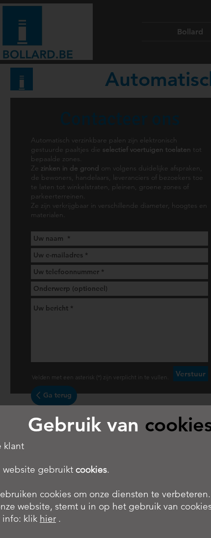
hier (48, 518)
